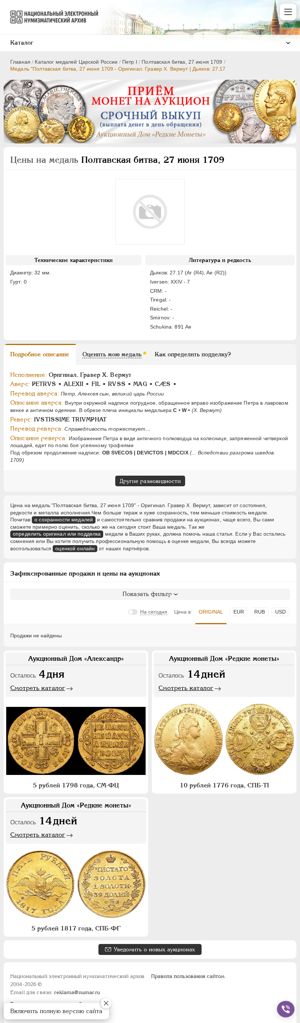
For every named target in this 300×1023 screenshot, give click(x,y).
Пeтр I (129, 62)
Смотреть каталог (37, 688)
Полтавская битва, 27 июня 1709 (182, 62)
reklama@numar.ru (77, 992)
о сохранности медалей (63, 519)
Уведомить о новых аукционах (154, 949)
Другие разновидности (150, 481)
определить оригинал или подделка (57, 534)
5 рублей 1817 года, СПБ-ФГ (76, 928)
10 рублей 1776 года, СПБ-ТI (224, 785)
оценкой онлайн (75, 548)
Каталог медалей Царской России (76, 62)
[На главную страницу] (51, 17)
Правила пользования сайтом (188, 976)
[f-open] (286, 1009)
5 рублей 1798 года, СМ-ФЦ (76, 785)
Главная (20, 62)
